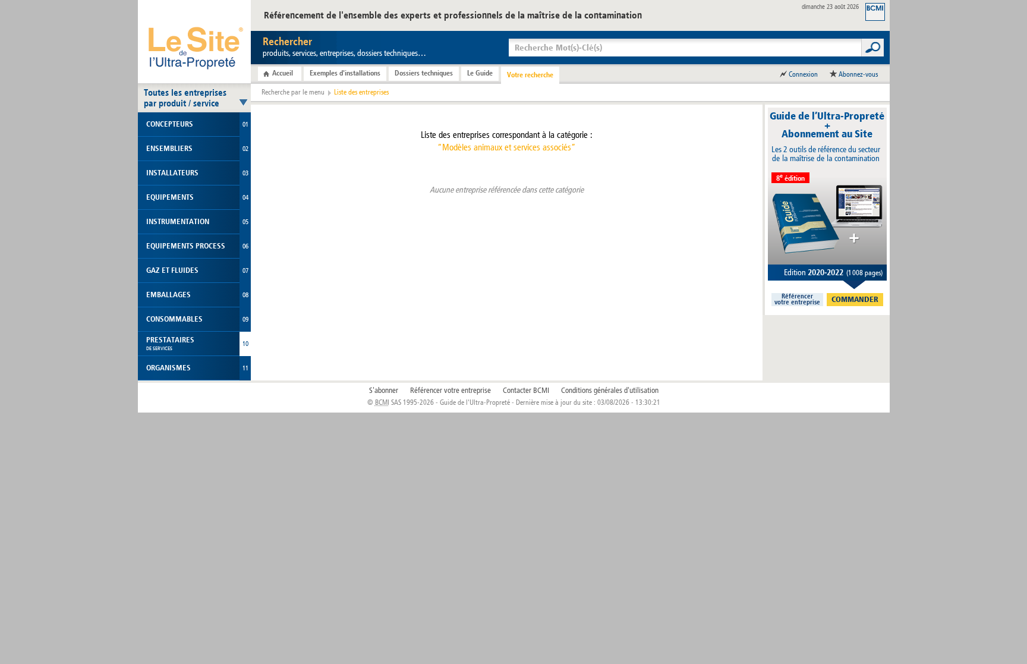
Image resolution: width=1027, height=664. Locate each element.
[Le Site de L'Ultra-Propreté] (194, 41)
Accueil (282, 73)
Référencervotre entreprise (797, 299)
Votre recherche (530, 75)
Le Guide (480, 73)
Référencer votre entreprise (450, 390)
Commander (854, 299)
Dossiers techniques (424, 73)
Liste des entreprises (361, 92)
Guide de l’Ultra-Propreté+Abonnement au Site (827, 125)
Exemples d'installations (345, 73)
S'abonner (383, 390)
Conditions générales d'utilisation (610, 390)
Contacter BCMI (526, 390)
